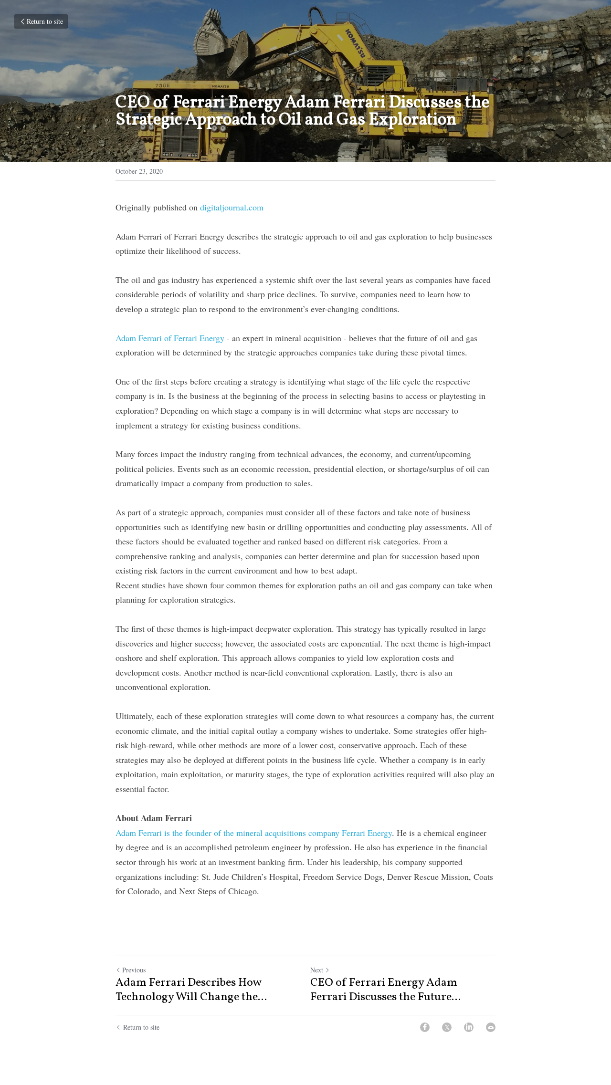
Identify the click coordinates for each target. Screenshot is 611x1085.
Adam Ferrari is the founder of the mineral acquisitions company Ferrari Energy (254, 832)
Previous (134, 969)
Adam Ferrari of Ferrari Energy (170, 338)
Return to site (45, 21)
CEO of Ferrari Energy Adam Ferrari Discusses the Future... (385, 990)
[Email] (490, 1027)
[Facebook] (425, 1027)
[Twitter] (447, 1027)
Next (316, 969)
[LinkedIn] (469, 1027)
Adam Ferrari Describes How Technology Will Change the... (191, 990)
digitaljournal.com (231, 207)
